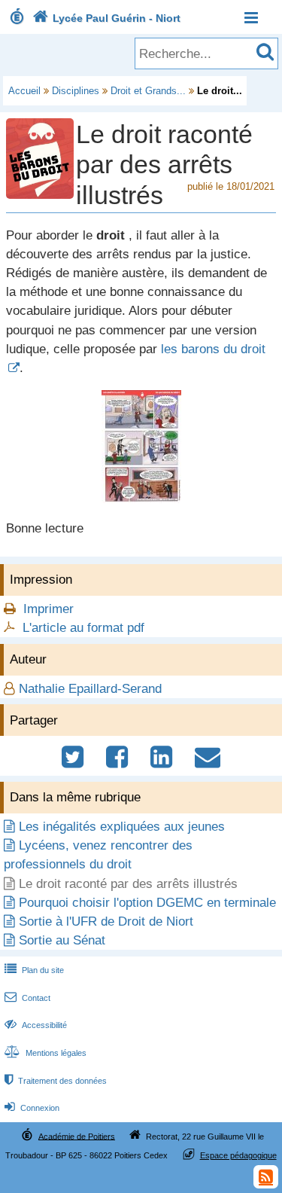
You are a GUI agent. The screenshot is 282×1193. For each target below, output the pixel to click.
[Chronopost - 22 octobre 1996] (141, 499)
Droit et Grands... (148, 90)
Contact (27, 997)
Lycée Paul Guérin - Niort (106, 18)
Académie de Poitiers (76, 1135)
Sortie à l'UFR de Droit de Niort (106, 921)
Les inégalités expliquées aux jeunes (122, 826)
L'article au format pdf (83, 628)
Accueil (24, 90)
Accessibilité (36, 1025)
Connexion (32, 1107)
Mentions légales (45, 1052)
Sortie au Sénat (62, 940)
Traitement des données (56, 1080)
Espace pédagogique (238, 1155)
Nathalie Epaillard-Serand (90, 689)
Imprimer (48, 609)
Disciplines (75, 90)
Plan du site (34, 970)
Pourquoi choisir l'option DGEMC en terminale (147, 903)
